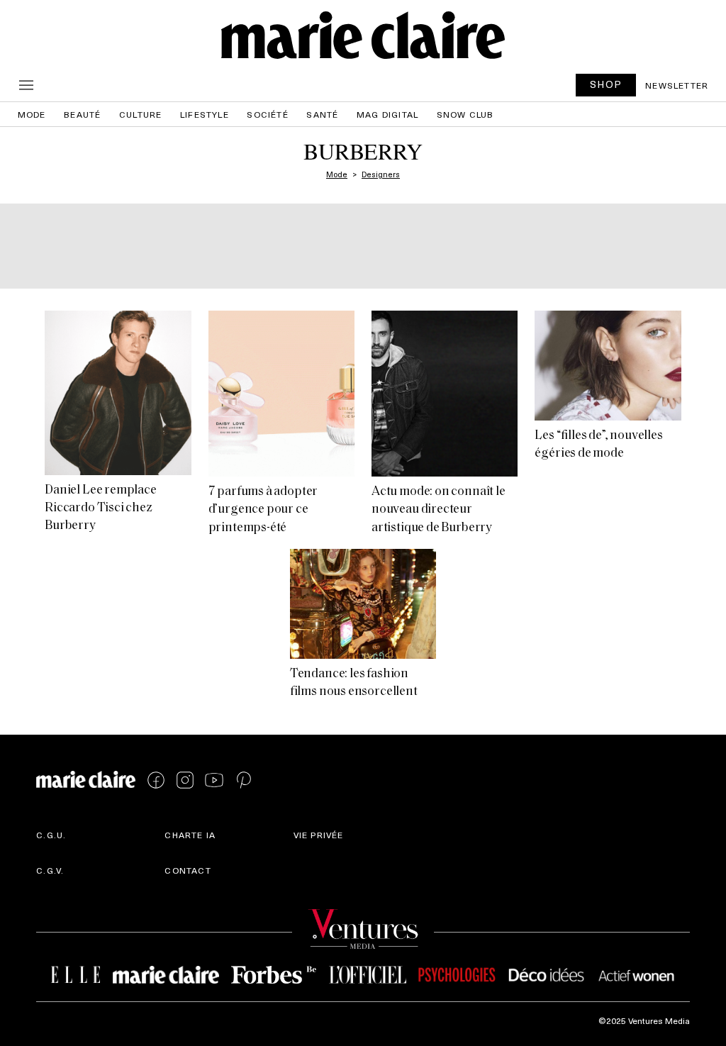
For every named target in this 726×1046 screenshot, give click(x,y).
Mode (32, 114)
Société (267, 114)
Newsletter (676, 85)
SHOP (606, 84)
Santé (322, 114)
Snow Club (465, 114)
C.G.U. (51, 834)
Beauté (82, 114)
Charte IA (190, 834)
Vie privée (319, 834)
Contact (187, 870)
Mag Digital (387, 114)
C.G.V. (50, 870)
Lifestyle (204, 114)
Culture (140, 114)
